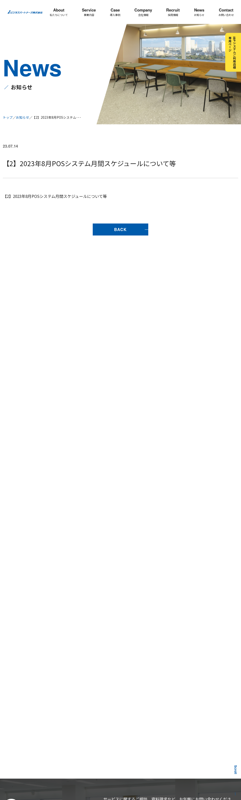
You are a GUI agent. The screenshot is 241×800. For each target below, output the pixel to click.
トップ (8, 117)
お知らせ (22, 117)
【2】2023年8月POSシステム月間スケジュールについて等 (55, 196)
